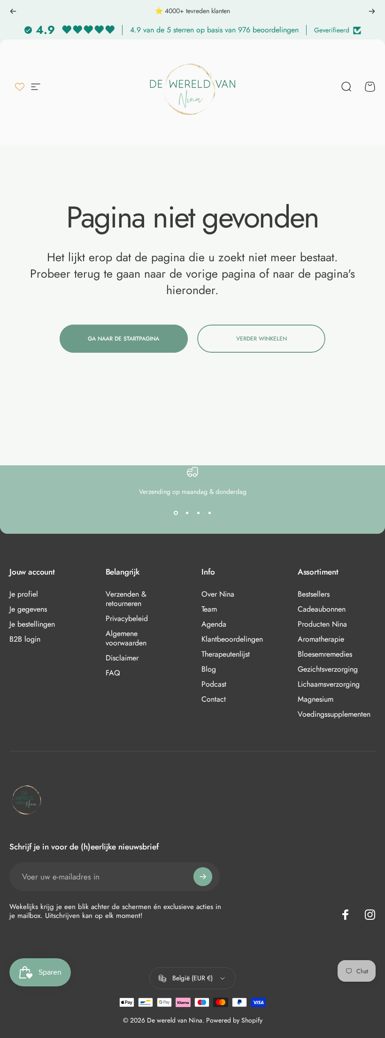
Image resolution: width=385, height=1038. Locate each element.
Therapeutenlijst (225, 654)
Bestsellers (314, 594)
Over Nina (217, 594)
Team (209, 609)
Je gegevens (28, 609)
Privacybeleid (127, 618)
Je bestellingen (32, 624)
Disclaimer (122, 658)
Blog (208, 669)
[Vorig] (13, 11)
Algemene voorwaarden (126, 638)
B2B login (24, 639)
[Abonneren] (202, 876)
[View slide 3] (198, 513)
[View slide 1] (175, 513)
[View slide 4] (209, 513)
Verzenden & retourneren (126, 599)
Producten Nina (322, 624)
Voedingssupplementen (334, 714)
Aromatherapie (321, 639)
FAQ (113, 673)
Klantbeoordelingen (232, 639)
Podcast (213, 684)
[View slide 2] (186, 513)
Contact (213, 699)
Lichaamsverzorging (329, 684)
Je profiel (23, 594)
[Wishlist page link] (19, 86)
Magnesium (315, 699)
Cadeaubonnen (322, 609)
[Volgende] (372, 11)
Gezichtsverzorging (328, 669)
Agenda (213, 624)
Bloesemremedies (325, 654)
